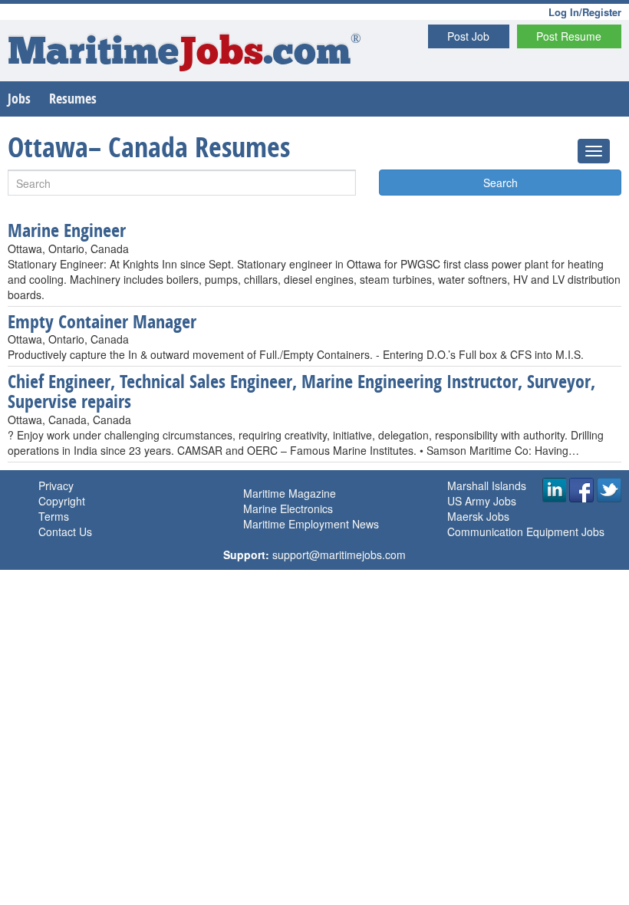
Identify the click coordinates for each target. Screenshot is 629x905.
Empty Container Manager (102, 321)
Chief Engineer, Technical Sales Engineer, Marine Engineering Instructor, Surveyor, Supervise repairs (301, 391)
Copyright (61, 500)
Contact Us (65, 531)
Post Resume (568, 36)
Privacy (56, 485)
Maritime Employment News (311, 523)
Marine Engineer (67, 230)
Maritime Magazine (289, 493)
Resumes (73, 98)
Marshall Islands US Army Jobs (486, 493)
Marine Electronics (288, 508)
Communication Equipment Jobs (525, 531)
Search (500, 182)
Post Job (468, 36)
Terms (53, 516)
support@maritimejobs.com (339, 554)
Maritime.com (184, 54)
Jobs (19, 98)
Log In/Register (584, 12)
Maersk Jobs (478, 516)
